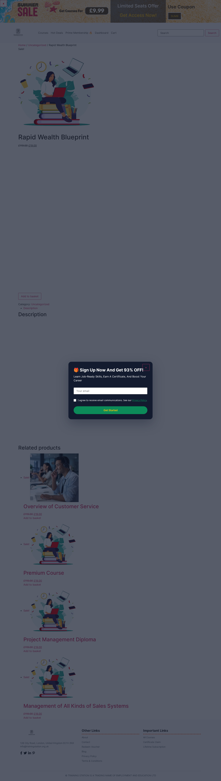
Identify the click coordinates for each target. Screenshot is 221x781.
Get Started (111, 410)
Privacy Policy (139, 400)
